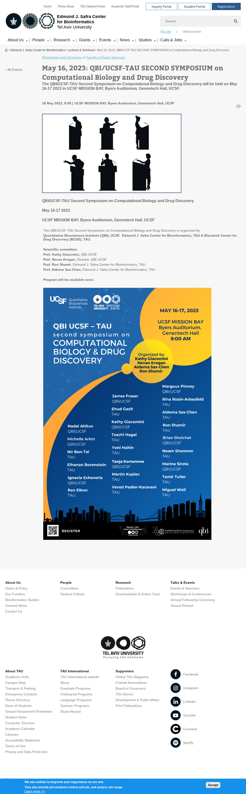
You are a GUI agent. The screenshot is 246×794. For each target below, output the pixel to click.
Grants (84, 40)
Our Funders (15, 594)
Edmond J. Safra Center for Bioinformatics (6, 50)
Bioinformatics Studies (22, 600)
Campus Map (15, 683)
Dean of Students (18, 706)
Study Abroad (70, 711)
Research (62, 40)
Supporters (125, 671)
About (64, 683)
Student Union (16, 717)
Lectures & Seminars (81, 50)
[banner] (123, 22)
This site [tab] (165, 31)
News (125, 40)
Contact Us (13, 611)
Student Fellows (72, 594)
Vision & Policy (16, 588)
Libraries (11, 734)
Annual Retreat (182, 606)
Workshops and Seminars (61, 57)
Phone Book (66, 6)
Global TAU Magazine (132, 677)
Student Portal (194, 6)
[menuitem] (48, 6)
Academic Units (17, 677)
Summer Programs (74, 706)
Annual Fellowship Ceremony (193, 600)
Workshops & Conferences (191, 594)
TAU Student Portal (92, 6)
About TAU (14, 671)
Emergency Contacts (21, 694)
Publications (125, 588)
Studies (145, 40)
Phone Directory (17, 700)
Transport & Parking (20, 688)
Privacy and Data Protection (26, 752)
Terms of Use (15, 746)
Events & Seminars (185, 588)
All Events (14, 70)
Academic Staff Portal (125, 6)
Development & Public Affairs (137, 700)
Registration (226, 6)
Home (48, 6)
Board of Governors (131, 688)
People (38, 40)
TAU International (74, 671)
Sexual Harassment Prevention (28, 711)
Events (105, 40)
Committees (69, 588)
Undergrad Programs (76, 694)
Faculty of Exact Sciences (105, 57)
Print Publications (129, 706)
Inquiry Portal (161, 6)
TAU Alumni (124, 694)
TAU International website (79, 677)
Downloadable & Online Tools (138, 594)
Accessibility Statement (22, 740)
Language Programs (76, 700)
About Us (16, 40)
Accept (213, 785)
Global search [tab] (192, 31)
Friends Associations (131, 683)
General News (16, 606)
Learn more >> (35, 791)
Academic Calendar (20, 729)
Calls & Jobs (171, 40)
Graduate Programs (75, 688)
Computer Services (19, 723)
